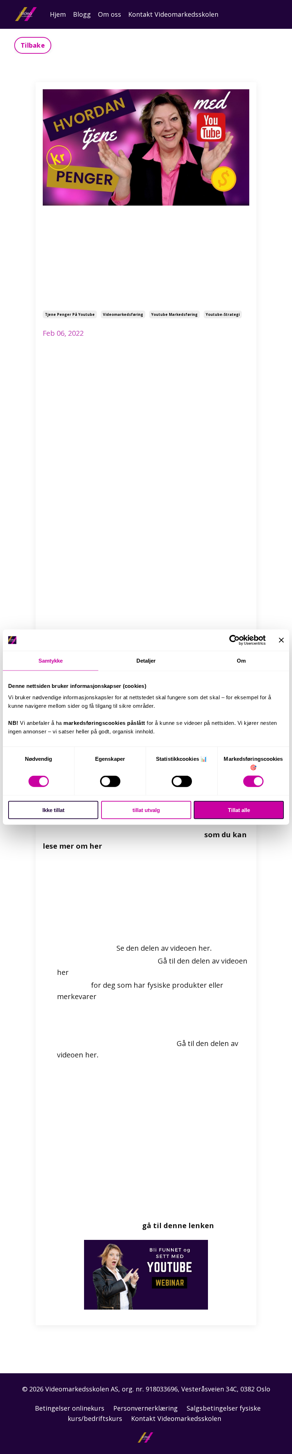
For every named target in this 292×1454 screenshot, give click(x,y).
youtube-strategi (223, 314)
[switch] (110, 781)
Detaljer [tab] (146, 661)
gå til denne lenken (178, 1225)
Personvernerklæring (145, 1408)
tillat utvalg (146, 810)
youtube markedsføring (174, 314)
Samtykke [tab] (50, 661)
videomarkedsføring (123, 314)
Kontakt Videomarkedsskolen (173, 14)
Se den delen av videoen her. (164, 948)
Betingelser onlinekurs (69, 1408)
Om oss (109, 14)
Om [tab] (241, 661)
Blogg (82, 14)
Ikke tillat (53, 810)
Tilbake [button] (33, 45)
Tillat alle (239, 810)
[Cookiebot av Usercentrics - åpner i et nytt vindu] (234, 640)
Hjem (58, 14)
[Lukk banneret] (281, 640)
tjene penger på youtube (70, 314)
